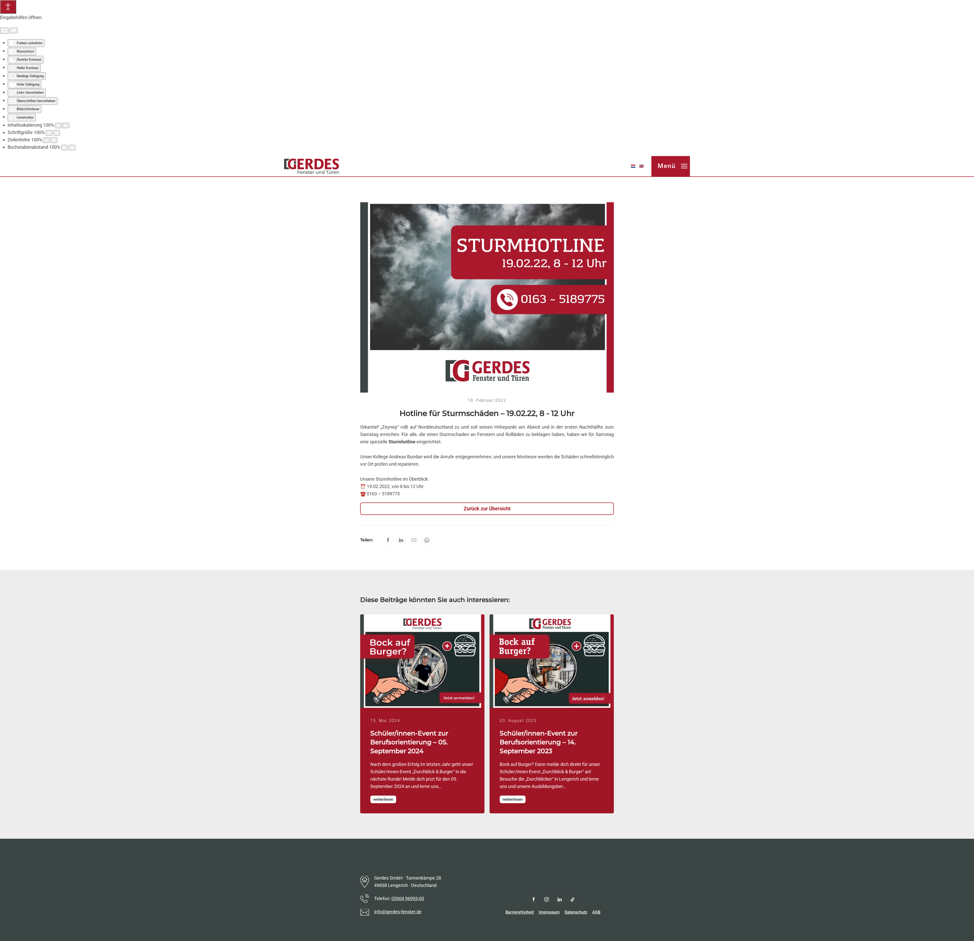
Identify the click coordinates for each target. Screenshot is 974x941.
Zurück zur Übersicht (487, 509)
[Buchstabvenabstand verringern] (64, 147)
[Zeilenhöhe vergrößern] (54, 140)
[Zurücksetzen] (4, 31)
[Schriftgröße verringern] (49, 133)
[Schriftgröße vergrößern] (56, 133)
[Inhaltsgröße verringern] (58, 125)
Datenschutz (576, 912)
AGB (596, 912)
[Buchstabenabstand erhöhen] (72, 147)
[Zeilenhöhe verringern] (46, 140)
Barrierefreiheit (520, 912)
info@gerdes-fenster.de (398, 911)
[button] (670, 166)
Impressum (549, 912)
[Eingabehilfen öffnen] (8, 7)
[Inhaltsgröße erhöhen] (66, 125)
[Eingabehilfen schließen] (14, 30)
